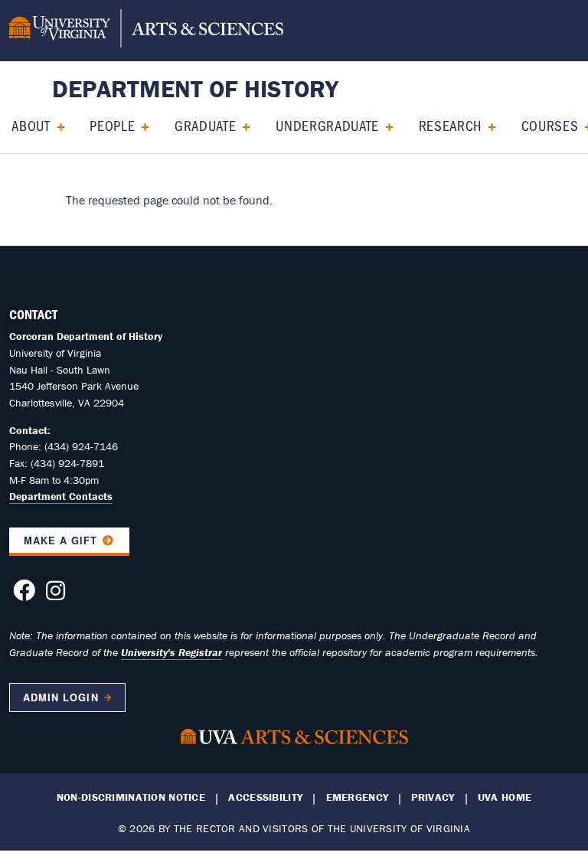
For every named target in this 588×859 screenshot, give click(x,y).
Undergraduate (327, 125)
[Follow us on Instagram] (55, 595)
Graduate (205, 125)
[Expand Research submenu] (487, 125)
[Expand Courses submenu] (583, 125)
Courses (550, 125)
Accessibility (265, 797)
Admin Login (60, 697)
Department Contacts (61, 496)
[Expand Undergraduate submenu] (384, 125)
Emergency (357, 797)
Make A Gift (60, 540)
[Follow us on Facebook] (24, 595)
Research (450, 125)
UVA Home (504, 797)
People (112, 125)
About (30, 125)
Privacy (432, 797)
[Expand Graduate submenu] (241, 125)
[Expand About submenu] (55, 125)
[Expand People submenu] (140, 125)
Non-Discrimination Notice (131, 797)
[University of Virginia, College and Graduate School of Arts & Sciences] (146, 30)
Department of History (195, 88)
